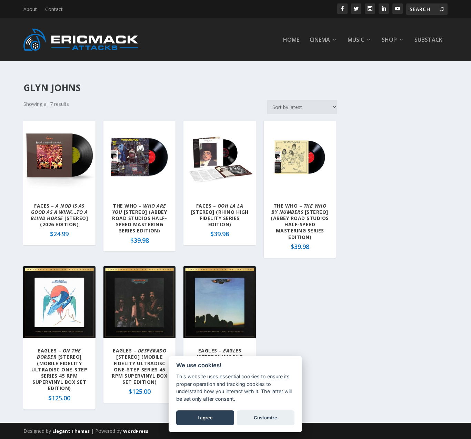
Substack (428, 40)
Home (291, 40)
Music (356, 40)
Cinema (320, 40)
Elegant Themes (71, 431)
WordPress (135, 431)
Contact (54, 9)
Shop (389, 40)
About (30, 9)
